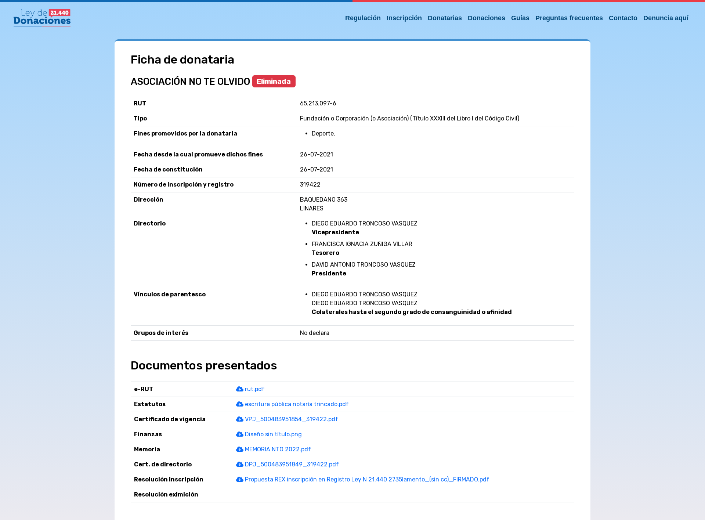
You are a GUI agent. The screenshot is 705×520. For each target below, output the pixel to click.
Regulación (363, 18)
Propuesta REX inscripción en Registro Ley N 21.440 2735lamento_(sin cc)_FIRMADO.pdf (366, 479)
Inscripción (404, 18)
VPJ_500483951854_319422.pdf (290, 419)
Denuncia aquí (665, 18)
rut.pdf (254, 389)
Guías (520, 18)
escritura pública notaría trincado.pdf (296, 404)
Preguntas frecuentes (569, 18)
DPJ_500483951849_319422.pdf (291, 464)
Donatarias (445, 18)
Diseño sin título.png (272, 434)
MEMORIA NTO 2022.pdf (277, 449)
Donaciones (486, 18)
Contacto (623, 18)
